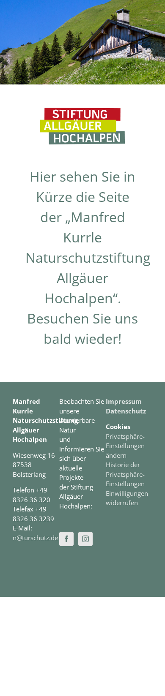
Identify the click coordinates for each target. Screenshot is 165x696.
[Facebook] (66, 539)
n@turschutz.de (35, 537)
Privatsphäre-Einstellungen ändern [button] (125, 445)
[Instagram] (85, 539)
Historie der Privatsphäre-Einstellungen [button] (125, 474)
